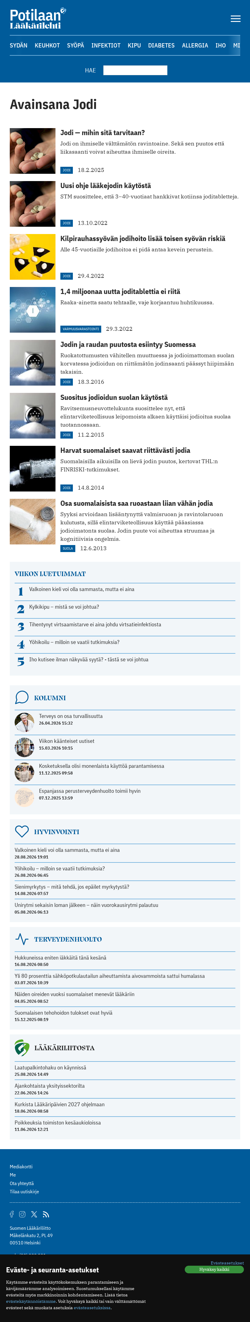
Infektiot (105, 45)
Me (13, 1175)
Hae (90, 70)
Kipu (134, 45)
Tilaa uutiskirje (24, 1191)
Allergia (195, 45)
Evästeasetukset (227, 1263)
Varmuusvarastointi (81, 329)
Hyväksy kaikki (214, 1269)
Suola (68, 548)
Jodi (66, 170)
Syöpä (75, 45)
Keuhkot (47, 45)
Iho (221, 45)
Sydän (18, 45)
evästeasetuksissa (92, 1307)
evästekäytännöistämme (31, 1301)
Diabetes (161, 45)
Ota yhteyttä (22, 1183)
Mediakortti (21, 1166)
